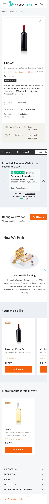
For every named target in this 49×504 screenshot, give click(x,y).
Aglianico (13, 11)
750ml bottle (10, 80)
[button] (23, 4)
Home (4, 11)
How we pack (23, 152)
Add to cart (18, 369)
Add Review (38, 217)
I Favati (23, 11)
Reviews (6, 152)
